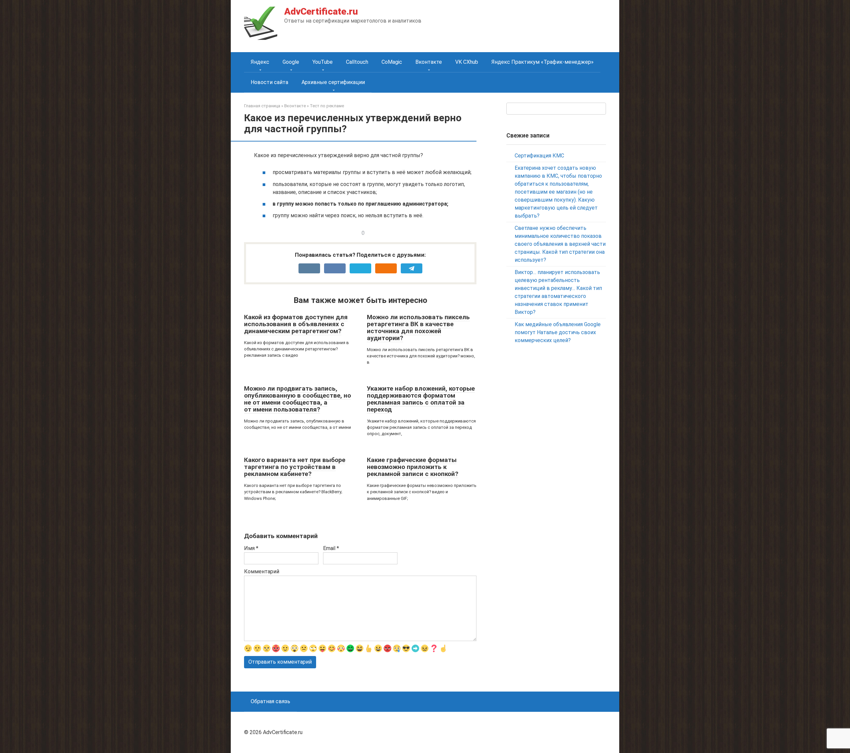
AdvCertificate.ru (321, 11)
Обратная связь (270, 701)
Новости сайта (269, 82)
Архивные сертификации (333, 82)
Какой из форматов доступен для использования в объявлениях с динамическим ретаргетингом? (296, 324)
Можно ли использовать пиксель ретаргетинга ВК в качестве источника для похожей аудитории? (418, 327)
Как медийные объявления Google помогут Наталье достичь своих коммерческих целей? (558, 332)
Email (331, 548)
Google (291, 62)
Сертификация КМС (539, 155)
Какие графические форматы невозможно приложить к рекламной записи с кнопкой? (412, 467)
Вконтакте (428, 62)
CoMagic (392, 62)
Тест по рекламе (327, 105)
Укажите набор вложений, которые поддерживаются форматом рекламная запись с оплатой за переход (421, 399)
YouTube (322, 62)
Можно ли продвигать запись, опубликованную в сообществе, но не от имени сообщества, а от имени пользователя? (297, 399)
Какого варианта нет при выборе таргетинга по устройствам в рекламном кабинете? (294, 467)
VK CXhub (466, 62)
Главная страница (262, 105)
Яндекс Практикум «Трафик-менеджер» (542, 62)
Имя (251, 548)
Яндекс (260, 62)
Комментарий (261, 571)
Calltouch (357, 62)
